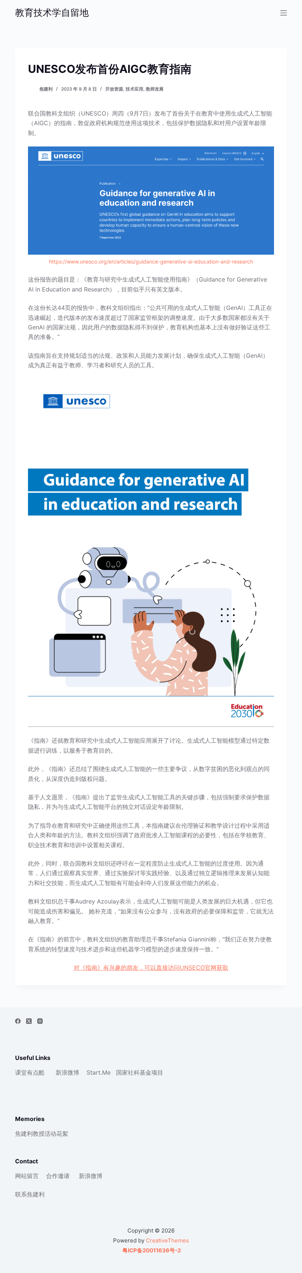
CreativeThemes (167, 1240)
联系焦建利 (30, 1194)
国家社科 (128, 1072)
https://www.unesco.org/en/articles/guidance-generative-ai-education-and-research (151, 261)
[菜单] (283, 13)
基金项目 (151, 1072)
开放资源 (114, 89)
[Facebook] (18, 1021)
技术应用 (134, 89)
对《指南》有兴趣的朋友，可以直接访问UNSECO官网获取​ (151, 967)
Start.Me (98, 1072)
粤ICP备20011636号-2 (151, 1250)
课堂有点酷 (30, 1072)
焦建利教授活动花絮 (41, 1133)
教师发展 (155, 89)
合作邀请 (58, 1176)
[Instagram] (40, 1021)
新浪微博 (67, 1072)
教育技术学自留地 (52, 12)
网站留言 (27, 1176)
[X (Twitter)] (29, 1021)
